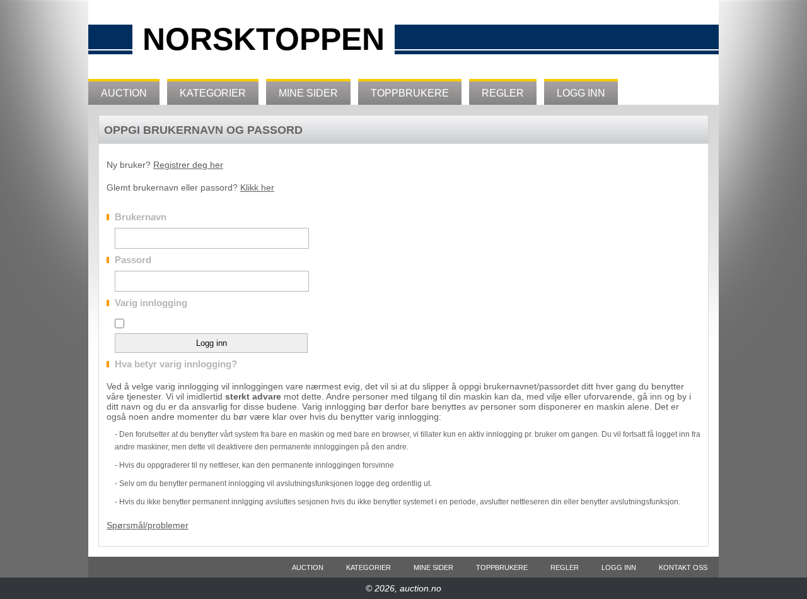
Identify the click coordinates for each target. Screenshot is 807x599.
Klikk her (257, 187)
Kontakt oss (683, 567)
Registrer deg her (188, 165)
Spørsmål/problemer (148, 525)
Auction (124, 93)
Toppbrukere (410, 93)
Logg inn (581, 93)
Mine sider (308, 93)
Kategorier (213, 93)
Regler (503, 93)
